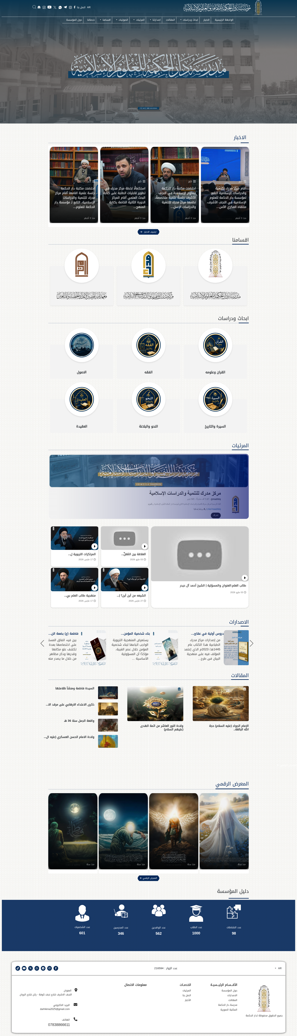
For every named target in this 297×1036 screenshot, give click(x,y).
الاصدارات (239, 622)
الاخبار (206, 19)
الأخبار (188, 1000)
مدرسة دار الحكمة (227, 1005)
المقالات (170, 19)
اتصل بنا (81, 8)
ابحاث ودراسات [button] (190, 19)
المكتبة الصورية (228, 1009)
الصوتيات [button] (123, 19)
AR (89, 7)
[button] (42, 643)
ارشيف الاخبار (150, 232)
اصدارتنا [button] (156, 19)
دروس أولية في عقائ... (207, 633)
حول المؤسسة (74, 19)
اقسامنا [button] (106, 19)
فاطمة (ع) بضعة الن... (63, 633)
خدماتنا (91, 19)
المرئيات (240, 445)
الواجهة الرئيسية (224, 19)
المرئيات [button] (140, 19)
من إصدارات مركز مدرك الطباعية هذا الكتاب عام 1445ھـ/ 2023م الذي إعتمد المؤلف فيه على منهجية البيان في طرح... (202, 649)
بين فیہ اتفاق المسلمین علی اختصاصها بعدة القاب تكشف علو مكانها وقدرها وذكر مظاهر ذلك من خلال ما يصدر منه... (58, 649)
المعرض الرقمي (288, 765)
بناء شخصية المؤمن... (135, 633)
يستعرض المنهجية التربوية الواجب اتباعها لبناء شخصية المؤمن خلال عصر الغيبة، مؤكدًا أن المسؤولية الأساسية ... (130, 649)
